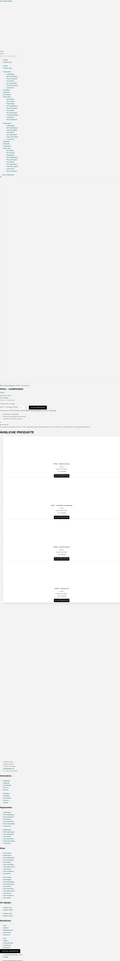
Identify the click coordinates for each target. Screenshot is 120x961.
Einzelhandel (7, 94)
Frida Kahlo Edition (12, 85)
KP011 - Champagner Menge (9, 407)
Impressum (6, 935)
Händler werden (8, 910)
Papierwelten (7, 72)
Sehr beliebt (10, 99)
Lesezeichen (10, 88)
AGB (4, 925)
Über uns (6, 787)
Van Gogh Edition (12, 83)
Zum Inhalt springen (6, 1)
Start (1, 385)
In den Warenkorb (38, 407)
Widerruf (5, 928)
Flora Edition (10, 81)
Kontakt (5, 60)
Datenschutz (7, 932)
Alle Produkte (11, 101)
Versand (5, 398)
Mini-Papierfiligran (12, 76)
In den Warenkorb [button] (62, 476)
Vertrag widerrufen (10, 951)
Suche (2, 51)
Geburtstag (52, 410)
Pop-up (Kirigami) (12, 78)
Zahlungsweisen (8, 930)
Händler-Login (7, 62)
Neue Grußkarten (12, 119)
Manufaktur (6, 90)
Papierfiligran (11, 74)
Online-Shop (7, 97)
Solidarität (6, 92)
